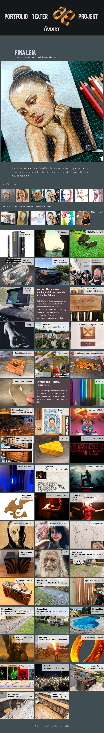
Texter (40, 16)
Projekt (88, 16)
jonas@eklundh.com (52, 726)
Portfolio (16, 16)
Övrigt (52, 29)
